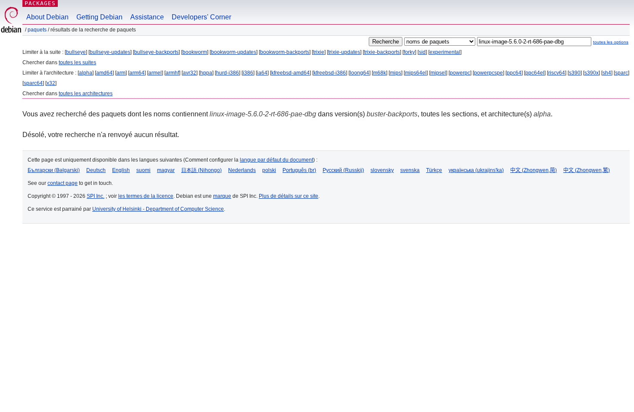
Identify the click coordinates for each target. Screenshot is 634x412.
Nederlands (242, 170)
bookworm (194, 52)
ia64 (262, 73)
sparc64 (33, 83)
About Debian (47, 17)
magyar (166, 170)
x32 (51, 83)
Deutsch (96, 170)
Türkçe (434, 170)
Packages (40, 3)
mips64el (416, 73)
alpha (85, 73)
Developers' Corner (201, 17)
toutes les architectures (86, 94)
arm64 (136, 73)
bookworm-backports (284, 52)
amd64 (104, 73)
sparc (621, 73)
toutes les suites (77, 62)
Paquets (37, 30)
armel (155, 73)
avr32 (189, 73)
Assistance (147, 17)
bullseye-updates (110, 52)
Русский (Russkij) (343, 170)
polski (269, 170)
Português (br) (299, 170)
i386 (248, 73)
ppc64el (534, 73)
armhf (172, 73)
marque (222, 196)
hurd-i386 (227, 73)
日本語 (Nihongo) (201, 170)
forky (409, 52)
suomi (143, 170)
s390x (591, 73)
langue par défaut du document (276, 160)
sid (422, 52)
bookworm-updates (233, 52)
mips (395, 73)
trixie (318, 52)
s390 (575, 73)
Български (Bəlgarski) (54, 170)
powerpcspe (488, 73)
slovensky (382, 170)
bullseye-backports (156, 52)
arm (121, 73)
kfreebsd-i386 (330, 73)
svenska (410, 170)
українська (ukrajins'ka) (476, 170)
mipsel (438, 73)
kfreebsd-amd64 (290, 73)
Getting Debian (99, 17)
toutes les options (610, 42)
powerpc (460, 73)
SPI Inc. (95, 196)
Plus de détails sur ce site (288, 196)
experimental (445, 52)
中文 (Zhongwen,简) (533, 170)
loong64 (359, 73)
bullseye (76, 52)
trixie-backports (382, 52)
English (121, 170)
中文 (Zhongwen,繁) (586, 170)
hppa (206, 73)
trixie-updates (344, 52)
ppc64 (514, 73)
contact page (62, 183)
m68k (379, 73)
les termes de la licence (145, 196)
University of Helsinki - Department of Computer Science (158, 209)
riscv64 (556, 73)
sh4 (607, 73)
